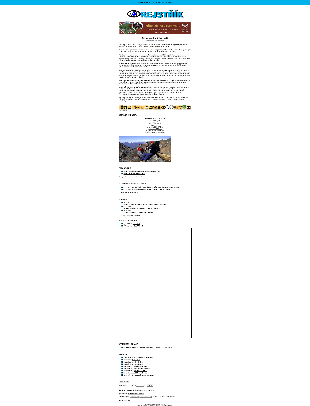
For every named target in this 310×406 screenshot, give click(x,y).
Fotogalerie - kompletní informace (130, 177)
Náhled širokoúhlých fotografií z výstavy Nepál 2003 (142, 171)
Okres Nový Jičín (140, 366)
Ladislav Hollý (135, 397)
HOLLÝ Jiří (136, 224)
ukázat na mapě (124, 382)
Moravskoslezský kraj (142, 368)
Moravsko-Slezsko (140, 371)
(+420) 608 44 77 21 (156, 127)
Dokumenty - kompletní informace (130, 215)
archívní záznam (145, 397)
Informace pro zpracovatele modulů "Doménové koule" (151, 189)
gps (170, 347)
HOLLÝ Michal (138, 226)
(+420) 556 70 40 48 (155, 129)
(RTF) (143, 208)
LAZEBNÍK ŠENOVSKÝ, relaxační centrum (138, 347)
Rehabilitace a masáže (136, 394)
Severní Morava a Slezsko (144, 375)
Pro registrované (124, 400)
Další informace (124, 110)
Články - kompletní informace (129, 192)
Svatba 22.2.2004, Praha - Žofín (134, 174)
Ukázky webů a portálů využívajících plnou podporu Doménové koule (156, 187)
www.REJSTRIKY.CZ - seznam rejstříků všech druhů (155, 2)
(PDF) (145, 204)
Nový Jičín (136, 360)
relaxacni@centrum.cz (157, 132)
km (145, 385)
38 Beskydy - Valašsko (143, 373)
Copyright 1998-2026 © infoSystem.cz (155, 404)
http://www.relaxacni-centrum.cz (155, 130)
